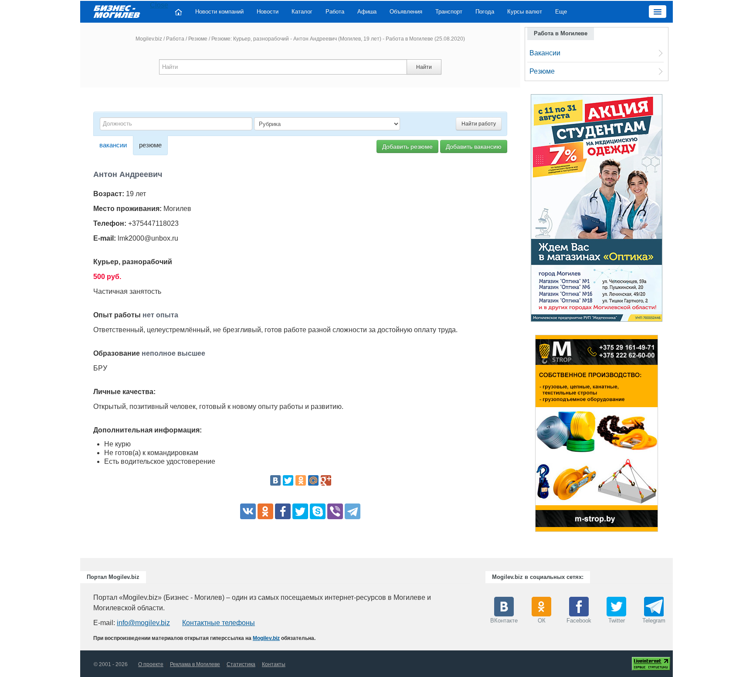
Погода (484, 11)
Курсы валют (524, 11)
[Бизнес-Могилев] (117, 11)
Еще (561, 11)
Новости (267, 11)
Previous (526, 435)
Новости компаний (219, 11)
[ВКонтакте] (275, 480)
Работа (335, 11)
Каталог (302, 11)
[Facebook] (283, 511)
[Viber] (335, 511)
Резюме (197, 39)
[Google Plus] (326, 480)
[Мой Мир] (313, 480)
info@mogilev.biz (143, 622)
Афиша (366, 11)
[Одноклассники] (300, 480)
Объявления (406, 11)
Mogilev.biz (149, 39)
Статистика (241, 664)
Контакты (273, 664)
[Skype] (318, 511)
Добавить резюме (407, 146)
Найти (424, 67)
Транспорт (448, 11)
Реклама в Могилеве (195, 664)
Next (666, 435)
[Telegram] (352, 511)
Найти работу (478, 124)
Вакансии (544, 53)
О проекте (150, 664)
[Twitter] (288, 480)
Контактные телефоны (218, 622)
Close (159, 5)
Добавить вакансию (474, 146)
